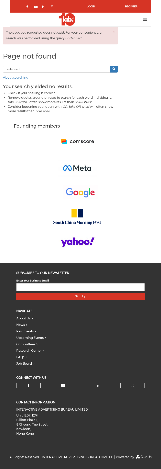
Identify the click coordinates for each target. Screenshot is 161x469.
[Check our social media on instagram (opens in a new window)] (53, 7)
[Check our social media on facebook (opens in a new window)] (28, 7)
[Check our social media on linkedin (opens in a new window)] (44, 7)
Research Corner (29, 350)
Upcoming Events (30, 338)
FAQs (20, 357)
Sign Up (80, 296)
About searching (15, 77)
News (20, 325)
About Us (23, 318)
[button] (114, 31)
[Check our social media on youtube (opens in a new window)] (36, 7)
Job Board (24, 363)
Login (91, 6)
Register (131, 6)
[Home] (67, 19)
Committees (25, 344)
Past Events (25, 331)
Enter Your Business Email (32, 280)
